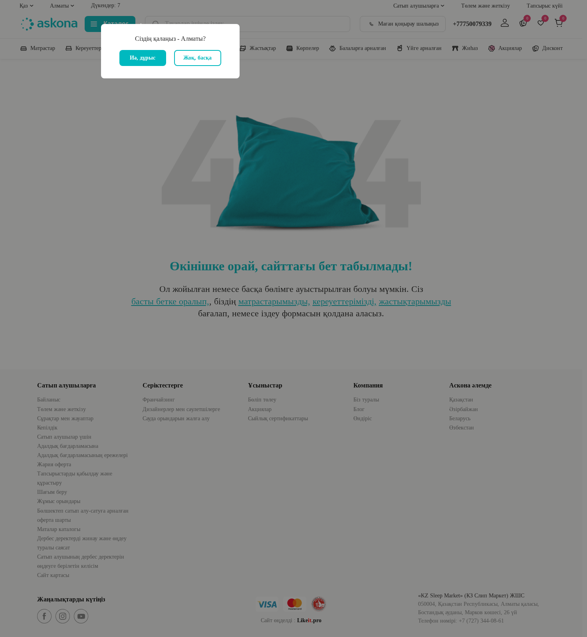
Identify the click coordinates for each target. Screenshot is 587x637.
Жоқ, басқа (197, 58)
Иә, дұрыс (142, 58)
